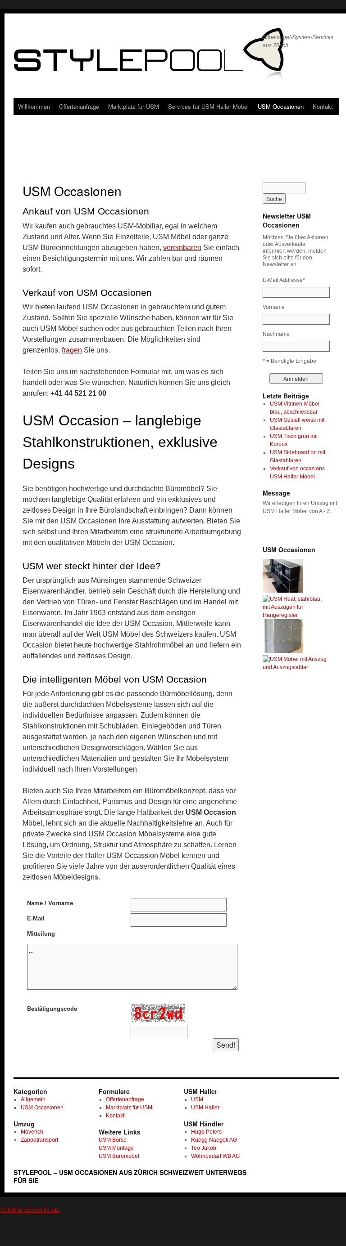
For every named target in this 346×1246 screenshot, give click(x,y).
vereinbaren (182, 247)
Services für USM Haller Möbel (208, 106)
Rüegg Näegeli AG (214, 1140)
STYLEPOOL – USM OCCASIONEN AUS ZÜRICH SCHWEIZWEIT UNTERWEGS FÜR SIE (130, 1176)
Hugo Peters (206, 1132)
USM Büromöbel (119, 1156)
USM (197, 1099)
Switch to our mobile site (29, 1210)
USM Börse (113, 1140)
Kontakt (323, 106)
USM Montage (116, 1148)
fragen (72, 350)
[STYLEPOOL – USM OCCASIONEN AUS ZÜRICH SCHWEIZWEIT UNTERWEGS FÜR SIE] (135, 58)
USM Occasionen (281, 106)
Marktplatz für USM (133, 106)
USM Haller (205, 1107)
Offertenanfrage (79, 106)
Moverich (32, 1132)
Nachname (276, 334)
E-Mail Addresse (284, 280)
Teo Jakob (203, 1148)
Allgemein (33, 1099)
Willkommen (34, 106)
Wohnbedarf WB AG (215, 1156)
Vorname (274, 307)
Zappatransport (39, 1140)
